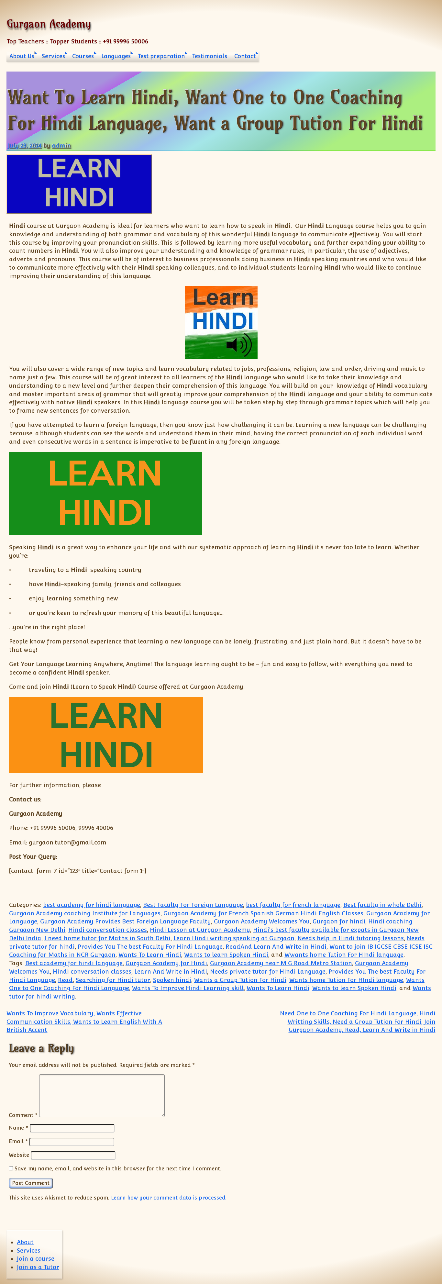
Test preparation (161, 56)
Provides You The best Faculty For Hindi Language (150, 946)
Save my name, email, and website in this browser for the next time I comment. (118, 1168)
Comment (23, 1115)
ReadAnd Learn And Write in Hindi (276, 946)
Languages (116, 56)
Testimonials (209, 56)
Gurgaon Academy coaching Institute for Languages (84, 913)
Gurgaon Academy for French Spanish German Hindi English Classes (263, 913)
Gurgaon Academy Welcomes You (262, 921)
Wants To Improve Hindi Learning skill (188, 988)
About (25, 1242)
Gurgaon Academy (48, 23)
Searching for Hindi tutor (113, 980)
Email (18, 1141)
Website (19, 1155)
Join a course (35, 1258)
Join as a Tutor (38, 1267)
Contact (245, 56)
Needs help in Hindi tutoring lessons (350, 938)
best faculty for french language (293, 904)
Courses (83, 56)
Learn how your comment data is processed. (169, 1197)
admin (61, 145)
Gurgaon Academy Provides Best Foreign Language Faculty (125, 921)
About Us (21, 56)
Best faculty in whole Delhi (382, 904)
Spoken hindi (172, 980)
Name (18, 1127)
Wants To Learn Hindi (149, 954)
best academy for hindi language (91, 904)
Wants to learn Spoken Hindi (226, 954)
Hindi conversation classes (107, 929)
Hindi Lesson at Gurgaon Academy (200, 929)
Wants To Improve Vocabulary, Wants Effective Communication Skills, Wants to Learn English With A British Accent (84, 1021)
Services (53, 56)
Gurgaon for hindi (339, 921)
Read (65, 980)
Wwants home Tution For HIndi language (343, 954)
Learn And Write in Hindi (170, 971)
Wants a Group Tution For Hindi (240, 980)
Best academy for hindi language (74, 963)
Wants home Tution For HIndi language (346, 980)
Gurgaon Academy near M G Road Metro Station (281, 963)
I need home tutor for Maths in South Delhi (107, 938)
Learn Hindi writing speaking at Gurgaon (233, 938)
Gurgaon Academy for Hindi (166, 963)
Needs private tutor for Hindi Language (268, 971)
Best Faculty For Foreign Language (193, 904)
